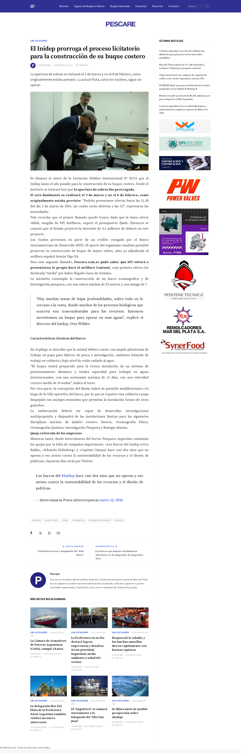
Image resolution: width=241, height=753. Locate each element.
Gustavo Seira (40, 727)
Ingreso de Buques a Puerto (89, 6)
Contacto (173, 6)
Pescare (46, 65)
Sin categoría (38, 40)
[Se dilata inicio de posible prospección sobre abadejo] (130, 686)
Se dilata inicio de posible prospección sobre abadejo (130, 713)
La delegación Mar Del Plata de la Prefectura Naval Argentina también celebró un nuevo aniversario (48, 714)
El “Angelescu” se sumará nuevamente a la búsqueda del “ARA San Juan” (89, 715)
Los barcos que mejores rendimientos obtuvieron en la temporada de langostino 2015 (119, 555)
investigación (78, 520)
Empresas (141, 6)
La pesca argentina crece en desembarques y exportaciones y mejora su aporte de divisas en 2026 (183, 110)
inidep (65, 520)
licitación (119, 520)
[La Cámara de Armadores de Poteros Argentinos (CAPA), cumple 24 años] (48, 617)
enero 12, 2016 (111, 500)
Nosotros (157, 6)
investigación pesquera (100, 520)
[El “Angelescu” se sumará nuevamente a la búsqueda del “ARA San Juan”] (89, 686)
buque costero (51, 520)
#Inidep (68, 475)
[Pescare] (120, 24)
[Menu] (32, 6)
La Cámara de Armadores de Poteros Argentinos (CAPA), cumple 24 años (48, 645)
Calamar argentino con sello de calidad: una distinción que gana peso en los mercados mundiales (181, 54)
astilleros (36, 520)
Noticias (64, 6)
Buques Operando (120, 6)
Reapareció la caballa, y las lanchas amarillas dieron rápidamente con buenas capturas (129, 644)
